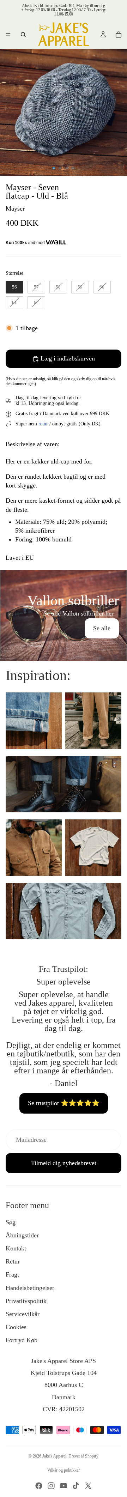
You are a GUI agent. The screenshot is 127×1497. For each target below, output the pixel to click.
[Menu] (8, 34)
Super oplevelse (63, 981)
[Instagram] (51, 1485)
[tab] (63, 577)
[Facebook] (39, 1485)
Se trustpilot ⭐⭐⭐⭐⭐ (63, 1103)
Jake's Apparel (54, 1456)
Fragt (12, 1274)
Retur (13, 1261)
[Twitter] (88, 1485)
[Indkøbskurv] (118, 34)
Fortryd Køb (21, 1340)
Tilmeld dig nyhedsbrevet (63, 1162)
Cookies (16, 1327)
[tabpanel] (63, 615)
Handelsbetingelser (30, 1287)
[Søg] (23, 34)
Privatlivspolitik (26, 1300)
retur (43, 423)
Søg (11, 1222)
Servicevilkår (23, 1313)
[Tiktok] (76, 1485)
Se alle (101, 628)
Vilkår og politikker (63, 1470)
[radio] (14, 287)
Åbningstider (22, 1235)
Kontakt (16, 1248)
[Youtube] (63, 1485)
